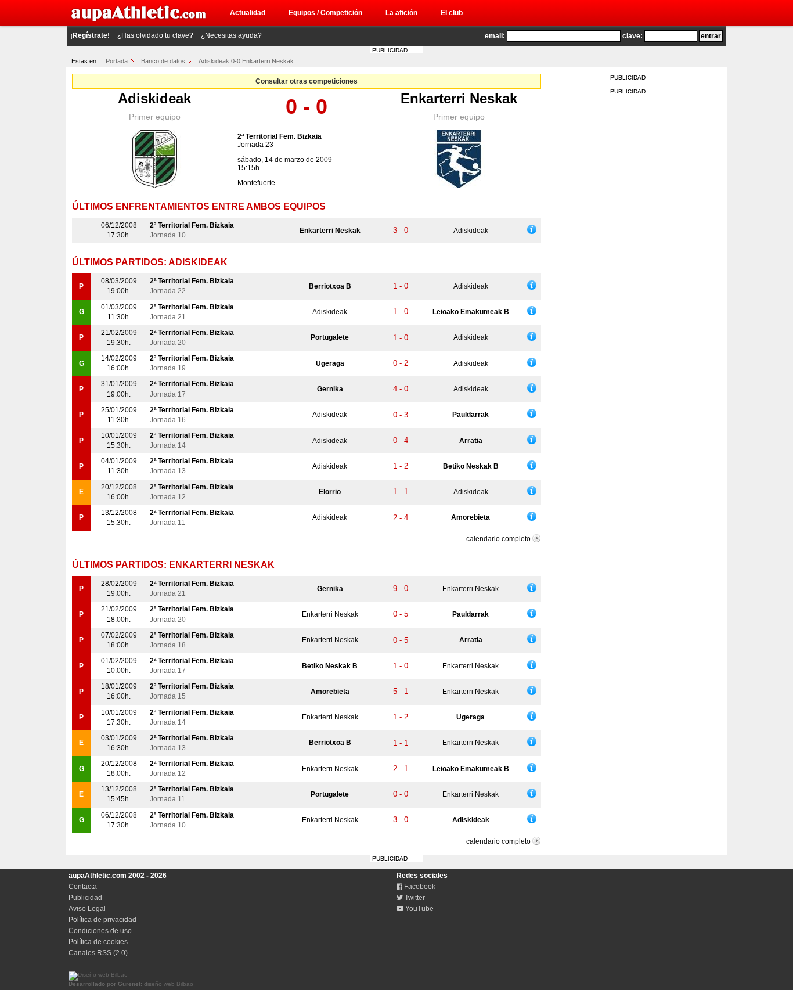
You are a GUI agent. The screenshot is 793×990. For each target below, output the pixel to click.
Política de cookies (98, 942)
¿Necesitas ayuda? (231, 35)
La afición (401, 13)
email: (495, 36)
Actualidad (247, 13)
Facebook (418, 887)
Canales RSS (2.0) (98, 953)
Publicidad (85, 898)
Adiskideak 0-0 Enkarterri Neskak (246, 60)
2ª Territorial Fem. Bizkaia (279, 136)
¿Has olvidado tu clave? (155, 35)
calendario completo (498, 539)
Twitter (414, 898)
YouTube (418, 909)
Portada (117, 60)
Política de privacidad (102, 920)
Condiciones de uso (100, 931)
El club (452, 13)
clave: (632, 36)
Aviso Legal (87, 909)
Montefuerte (256, 183)
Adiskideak (154, 98)
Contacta (83, 887)
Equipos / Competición (325, 13)
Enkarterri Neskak (459, 98)
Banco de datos (163, 60)
